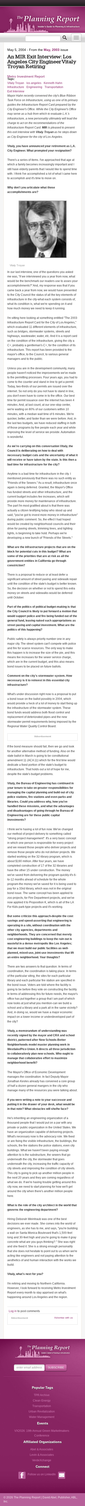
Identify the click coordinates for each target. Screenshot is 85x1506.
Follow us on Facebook (22, 1476)
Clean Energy (42, 1400)
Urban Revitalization (42, 1411)
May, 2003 (52, 50)
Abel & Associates (41, 1449)
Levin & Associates (42, 1455)
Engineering (34, 87)
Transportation (54, 87)
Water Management (41, 1417)
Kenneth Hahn (53, 83)
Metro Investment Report (26, 76)
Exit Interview (15, 91)
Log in (13, 1311)
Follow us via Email (61, 1476)
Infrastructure (15, 87)
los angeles (33, 83)
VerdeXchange (41, 1460)
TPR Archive (42, 1395)
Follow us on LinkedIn (42, 1474)
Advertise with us (63, 1317)
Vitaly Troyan (15, 83)
